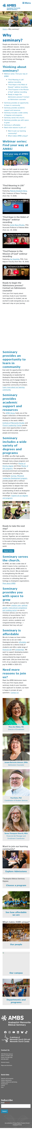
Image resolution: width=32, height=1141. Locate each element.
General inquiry (5, 1062)
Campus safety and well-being (9, 1082)
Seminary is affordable (12, 125)
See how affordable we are (16, 913)
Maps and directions (6, 1065)
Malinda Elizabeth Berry (18, 191)
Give (2, 1087)
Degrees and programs (7, 1078)
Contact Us (15, 693)
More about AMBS (9, 583)
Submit (4, 1111)
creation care (16, 605)
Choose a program (16, 885)
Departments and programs (16, 1001)
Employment (4, 1083)
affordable (22, 642)
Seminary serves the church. (14, 118)
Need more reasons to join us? (15, 127)
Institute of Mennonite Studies (14, 423)
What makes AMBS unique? (18, 136)
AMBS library (10, 413)
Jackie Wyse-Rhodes (17, 225)
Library (3, 1085)
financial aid (7, 650)
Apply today (8, 551)
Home (5, 29)
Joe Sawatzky (14, 259)
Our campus (16, 972)
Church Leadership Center (12, 425)
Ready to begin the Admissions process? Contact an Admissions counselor (18, 96)
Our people (16, 944)
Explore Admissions (16, 871)
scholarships (19, 650)
